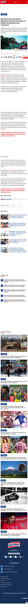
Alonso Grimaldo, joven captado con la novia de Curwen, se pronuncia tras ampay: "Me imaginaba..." (15, 296)
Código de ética (4, 576)
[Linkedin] (8, 57)
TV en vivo (3, 580)
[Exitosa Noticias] (3, 2)
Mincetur (3, 76)
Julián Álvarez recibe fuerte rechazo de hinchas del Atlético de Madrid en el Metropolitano (13, 534)
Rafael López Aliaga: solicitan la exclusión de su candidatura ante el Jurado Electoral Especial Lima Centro (15, 301)
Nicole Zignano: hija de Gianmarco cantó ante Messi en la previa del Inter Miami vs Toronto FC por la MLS (17, 225)
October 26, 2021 (6, 199)
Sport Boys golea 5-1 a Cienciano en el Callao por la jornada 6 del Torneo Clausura (13, 433)
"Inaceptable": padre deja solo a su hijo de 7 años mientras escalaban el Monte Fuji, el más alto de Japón (13, 484)
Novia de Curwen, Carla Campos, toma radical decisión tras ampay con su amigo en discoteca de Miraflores (15, 280)
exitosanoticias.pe (7, 569)
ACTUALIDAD (13, 205)
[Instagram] (15, 553)
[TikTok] (19, 553)
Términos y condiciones (6, 582)
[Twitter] (4, 57)
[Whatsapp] (2, 57)
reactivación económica (10, 206)
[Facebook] (6, 57)
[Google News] (17, 553)
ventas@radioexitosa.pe (8, 566)
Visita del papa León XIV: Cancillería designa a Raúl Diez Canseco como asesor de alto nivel (18, 241)
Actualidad (4, 14)
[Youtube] (13, 553)
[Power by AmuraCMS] (24, 598)
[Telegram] (11, 57)
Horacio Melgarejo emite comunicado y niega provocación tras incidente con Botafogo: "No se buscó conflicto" (13, 408)
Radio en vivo (4, 586)
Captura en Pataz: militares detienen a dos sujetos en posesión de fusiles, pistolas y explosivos (18, 216)
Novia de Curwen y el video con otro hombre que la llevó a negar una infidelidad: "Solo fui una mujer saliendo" (15, 290)
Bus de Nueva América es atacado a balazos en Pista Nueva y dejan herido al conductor (14, 382)
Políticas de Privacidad (6, 584)
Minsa (14, 170)
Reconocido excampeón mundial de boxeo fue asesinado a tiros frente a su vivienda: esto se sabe (13, 509)
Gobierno (19, 205)
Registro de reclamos (5, 578)
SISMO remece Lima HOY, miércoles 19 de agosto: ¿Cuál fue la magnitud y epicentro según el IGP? (15, 286)
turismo (18, 206)
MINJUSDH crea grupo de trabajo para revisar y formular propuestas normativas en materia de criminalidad (18, 233)
